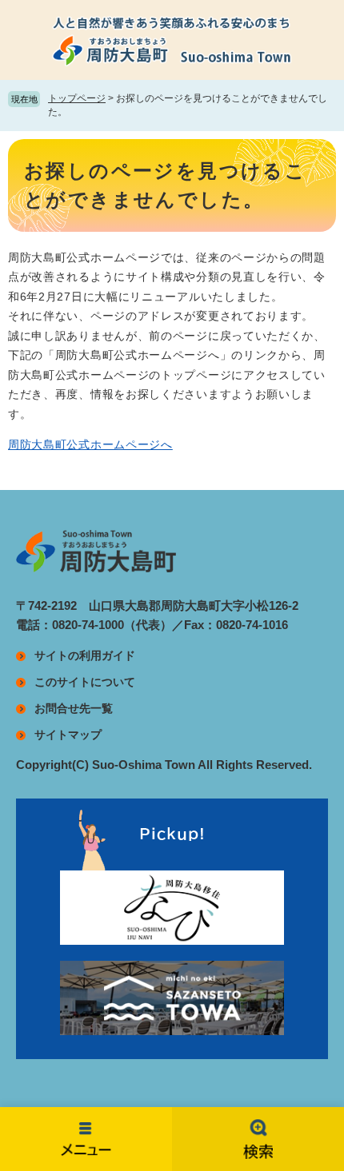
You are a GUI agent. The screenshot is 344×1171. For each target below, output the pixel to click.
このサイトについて (84, 681)
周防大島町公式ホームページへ (90, 444)
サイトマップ (68, 734)
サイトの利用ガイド (84, 655)
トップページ (77, 98)
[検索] (258, 1139)
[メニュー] (86, 1139)
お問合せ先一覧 (73, 708)
